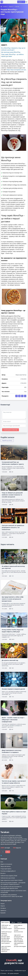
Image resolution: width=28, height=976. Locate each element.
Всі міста (3, 873)
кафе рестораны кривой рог (5, 950)
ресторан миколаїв (6, 941)
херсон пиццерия (18, 941)
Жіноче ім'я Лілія (18, 931)
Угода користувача (6, 869)
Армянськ (3, 910)
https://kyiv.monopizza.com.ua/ (16, 70)
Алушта (3, 906)
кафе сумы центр (18, 940)
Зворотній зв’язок (6, 866)
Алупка (2, 903)
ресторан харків (5, 936)
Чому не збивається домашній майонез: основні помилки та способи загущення (12, 495)
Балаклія (3, 913)
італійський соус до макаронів (6, 932)
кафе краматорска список (18, 943)
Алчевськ (3, 908)
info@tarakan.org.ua (20, 970)
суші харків (4, 935)
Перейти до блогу (7, 440)
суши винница (18, 938)
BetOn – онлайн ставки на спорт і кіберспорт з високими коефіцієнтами (13, 719)
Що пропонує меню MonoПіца (10, 52)
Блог (2, 862)
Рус (3, 852)
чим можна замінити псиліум (19, 929)
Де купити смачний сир (10, 660)
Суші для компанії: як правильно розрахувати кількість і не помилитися (13, 527)
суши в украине (5, 943)
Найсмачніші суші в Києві (8, 878)
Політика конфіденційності (8, 871)
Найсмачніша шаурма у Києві (9, 875)
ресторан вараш (5, 938)
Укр (8, 852)
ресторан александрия (20, 946)
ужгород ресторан (19, 936)
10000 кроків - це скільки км (5, 926)
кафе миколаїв (5, 940)
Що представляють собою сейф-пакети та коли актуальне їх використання (13, 599)
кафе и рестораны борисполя (6, 947)
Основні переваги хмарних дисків (13, 689)
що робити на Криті (6, 928)
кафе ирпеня (17, 935)
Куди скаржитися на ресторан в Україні (12, 880)
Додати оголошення (6, 864)
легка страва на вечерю (18, 926)
